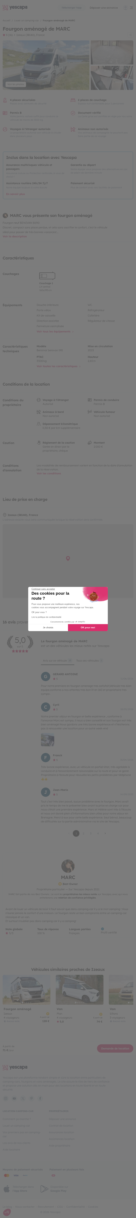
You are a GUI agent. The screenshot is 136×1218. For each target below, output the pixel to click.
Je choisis (48, 627)
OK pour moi (88, 627)
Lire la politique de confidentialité (46, 617)
